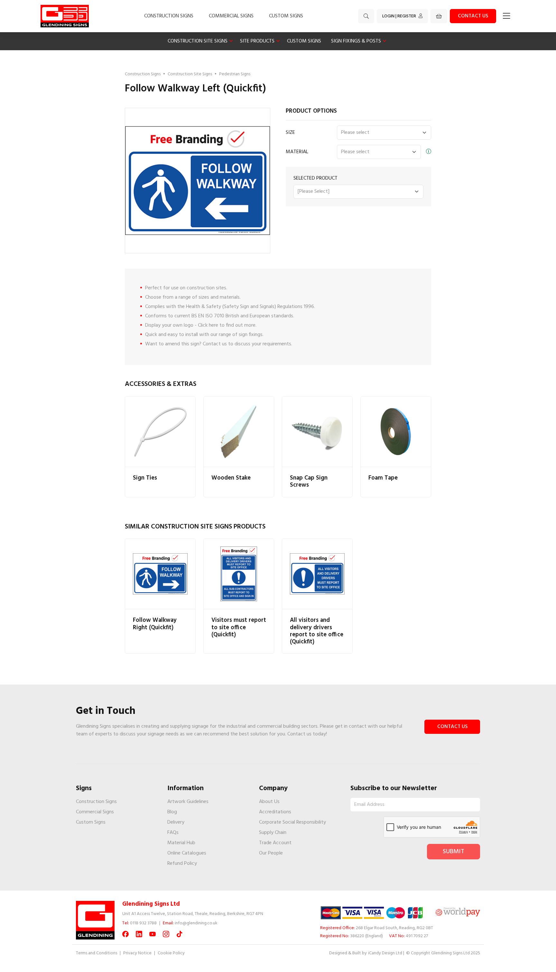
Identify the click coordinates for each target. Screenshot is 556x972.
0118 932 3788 (143, 923)
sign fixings (251, 335)
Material (297, 152)
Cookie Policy (171, 953)
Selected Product (315, 178)
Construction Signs (168, 16)
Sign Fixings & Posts (356, 41)
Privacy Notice (137, 953)
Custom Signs (286, 16)
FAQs (173, 832)
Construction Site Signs (197, 41)
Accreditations (275, 812)
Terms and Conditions (96, 953)
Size (290, 132)
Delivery (175, 822)
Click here (208, 325)
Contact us (473, 16)
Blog (172, 812)
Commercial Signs (231, 16)
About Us (269, 802)
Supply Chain (272, 832)
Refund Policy (182, 863)
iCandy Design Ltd (385, 953)
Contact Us (452, 727)
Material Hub (181, 843)
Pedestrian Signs (234, 74)
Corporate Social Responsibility (292, 822)
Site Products (257, 41)
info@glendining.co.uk (196, 923)
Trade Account (275, 843)
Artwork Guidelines (187, 802)
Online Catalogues (186, 853)
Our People (271, 853)
